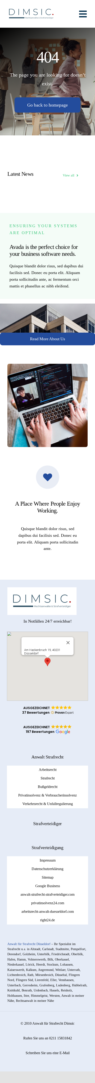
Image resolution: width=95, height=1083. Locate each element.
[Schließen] (68, 642)
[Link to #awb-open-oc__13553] (83, 14)
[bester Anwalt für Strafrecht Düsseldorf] (42, 589)
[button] (47, 662)
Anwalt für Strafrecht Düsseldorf (28, 944)
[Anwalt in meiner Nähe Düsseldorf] (31, 5)
